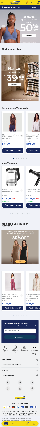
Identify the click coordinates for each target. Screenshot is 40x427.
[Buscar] (13, 423)
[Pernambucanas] (15, 2)
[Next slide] (37, 26)
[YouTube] (32, 382)
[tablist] (20, 157)
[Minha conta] (34, 423)
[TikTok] (32, 388)
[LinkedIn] (20, 388)
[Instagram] (8, 382)
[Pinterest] (7, 388)
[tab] (21, 41)
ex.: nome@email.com (12, 330)
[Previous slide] (3, 26)
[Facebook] (20, 382)
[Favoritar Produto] (21, 135)
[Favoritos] (20, 423)
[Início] (6, 423)
